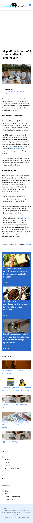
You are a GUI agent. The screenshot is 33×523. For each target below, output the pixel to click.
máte (28, 227)
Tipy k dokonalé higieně (11, 442)
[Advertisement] (16, 27)
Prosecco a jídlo (13, 94)
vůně (10, 146)
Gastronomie (27, 244)
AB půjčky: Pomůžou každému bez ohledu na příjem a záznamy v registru (15, 424)
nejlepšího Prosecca (17, 148)
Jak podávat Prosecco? (16, 91)
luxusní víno (26, 218)
